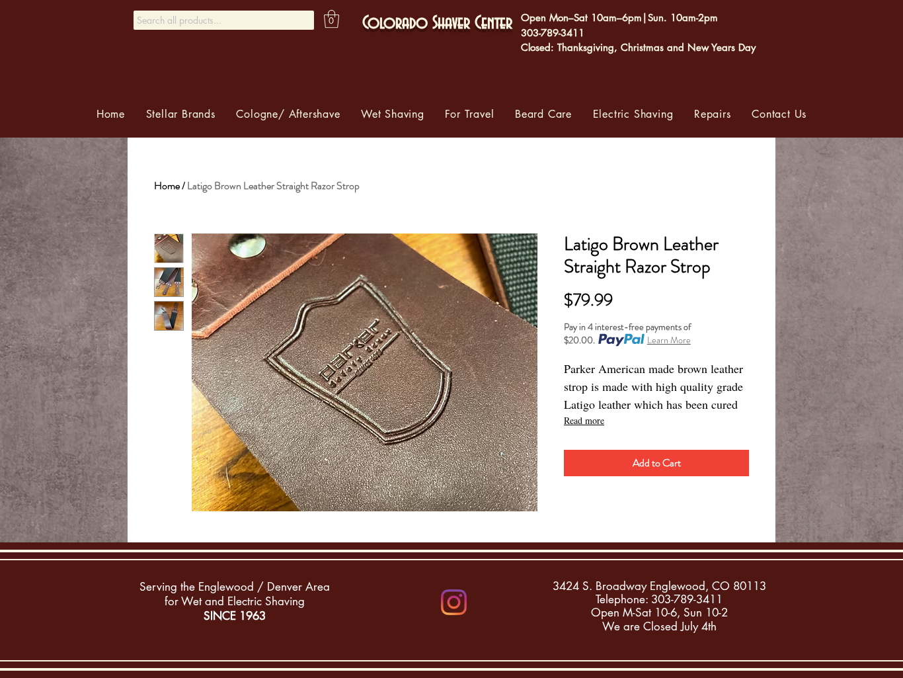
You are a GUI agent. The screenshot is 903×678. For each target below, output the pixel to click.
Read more (584, 420)
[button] (331, 19)
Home (167, 185)
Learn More (669, 340)
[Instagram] (454, 602)
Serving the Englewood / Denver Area (234, 586)
